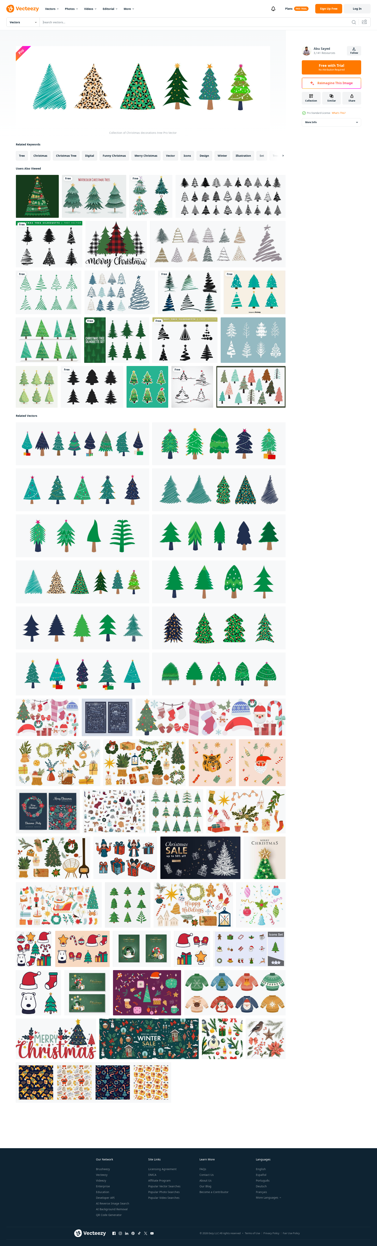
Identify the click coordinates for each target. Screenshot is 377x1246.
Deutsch (261, 1186)
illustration (243, 156)
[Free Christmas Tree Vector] (48, 340)
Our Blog (205, 1186)
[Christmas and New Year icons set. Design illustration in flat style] (192, 949)
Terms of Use (252, 1233)
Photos (70, 9)
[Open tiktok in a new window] (139, 1233)
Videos (88, 9)
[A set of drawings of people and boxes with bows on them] (125, 858)
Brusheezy (103, 1169)
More (127, 9)
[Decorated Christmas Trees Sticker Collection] (147, 387)
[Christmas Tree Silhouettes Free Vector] (49, 244)
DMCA (152, 1175)
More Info (311, 122)
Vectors (50, 9)
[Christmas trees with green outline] (48, 292)
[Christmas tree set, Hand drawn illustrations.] (120, 292)
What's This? (339, 113)
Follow (354, 53)
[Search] (353, 22)
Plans (288, 8)
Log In (357, 8)
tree (22, 156)
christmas (40, 156)
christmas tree (66, 156)
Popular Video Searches (163, 1198)
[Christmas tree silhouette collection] (92, 387)
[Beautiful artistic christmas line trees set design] (189, 292)
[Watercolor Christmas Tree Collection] (94, 196)
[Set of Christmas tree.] (150, 196)
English (261, 1169)
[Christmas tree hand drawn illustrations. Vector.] (231, 196)
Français (261, 1192)
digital (89, 156)
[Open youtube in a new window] (152, 1233)
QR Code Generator (109, 1215)
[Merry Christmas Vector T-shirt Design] (56, 1039)
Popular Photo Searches (164, 1192)
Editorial (108, 9)
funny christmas (114, 156)
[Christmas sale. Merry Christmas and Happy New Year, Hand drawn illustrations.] (200, 858)
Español (261, 1175)
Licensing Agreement (162, 1169)
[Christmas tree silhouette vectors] (116, 340)
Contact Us (206, 1175)
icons (187, 156)
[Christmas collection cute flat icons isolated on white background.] (47, 717)
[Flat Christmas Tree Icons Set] (37, 387)
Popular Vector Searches (164, 1186)
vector (170, 156)
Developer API (105, 1198)
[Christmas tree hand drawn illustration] (127, 905)
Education (102, 1192)
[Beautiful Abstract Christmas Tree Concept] (37, 196)
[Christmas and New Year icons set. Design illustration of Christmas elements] (34, 949)
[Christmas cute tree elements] (251, 387)
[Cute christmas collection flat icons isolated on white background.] (211, 717)
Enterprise (103, 1186)
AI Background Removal (112, 1209)
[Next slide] (279, 155)
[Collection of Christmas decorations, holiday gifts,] (219, 443)
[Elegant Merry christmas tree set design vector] (192, 387)
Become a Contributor (214, 1192)
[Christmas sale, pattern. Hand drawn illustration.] (149, 1039)
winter (222, 156)
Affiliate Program (159, 1180)
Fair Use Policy (291, 1233)
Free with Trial (332, 67)
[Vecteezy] (22, 9)
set (262, 156)
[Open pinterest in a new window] (133, 1233)
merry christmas (146, 156)
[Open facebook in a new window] (114, 1233)
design (204, 156)
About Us (205, 1180)
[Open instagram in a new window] (120, 1233)
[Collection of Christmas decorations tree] (82, 443)
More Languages (267, 1197)
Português (263, 1180)
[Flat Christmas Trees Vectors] (255, 292)
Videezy (101, 1180)
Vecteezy (101, 1175)
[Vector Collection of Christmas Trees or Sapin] (253, 340)
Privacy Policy (271, 1233)
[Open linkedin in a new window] (126, 1233)
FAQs (202, 1169)
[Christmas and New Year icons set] (82, 949)
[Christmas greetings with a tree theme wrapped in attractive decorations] (265, 858)
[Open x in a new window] (145, 1233)
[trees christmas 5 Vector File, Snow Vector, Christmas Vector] (116, 244)
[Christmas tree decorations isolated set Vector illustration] (261, 905)
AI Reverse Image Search (112, 1203)
